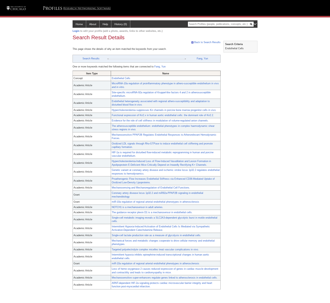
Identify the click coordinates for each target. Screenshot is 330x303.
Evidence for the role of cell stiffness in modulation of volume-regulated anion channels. (160, 120)
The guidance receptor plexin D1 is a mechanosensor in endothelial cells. (152, 212)
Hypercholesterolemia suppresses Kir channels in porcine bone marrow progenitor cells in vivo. (164, 110)
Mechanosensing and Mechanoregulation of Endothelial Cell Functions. (151, 187)
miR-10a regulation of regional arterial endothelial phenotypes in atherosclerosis (155, 201)
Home (79, 24)
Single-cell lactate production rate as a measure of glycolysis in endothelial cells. (156, 235)
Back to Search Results (207, 42)
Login (76, 30)
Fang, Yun (202, 58)
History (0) (120, 24)
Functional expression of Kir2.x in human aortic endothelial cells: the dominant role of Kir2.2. (163, 115)
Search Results (90, 58)
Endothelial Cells (121, 78)
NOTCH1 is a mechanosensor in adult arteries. (137, 207)
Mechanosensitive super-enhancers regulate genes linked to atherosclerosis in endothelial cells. (165, 277)
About (92, 24)
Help (105, 24)
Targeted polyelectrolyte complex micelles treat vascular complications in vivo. (155, 249)
